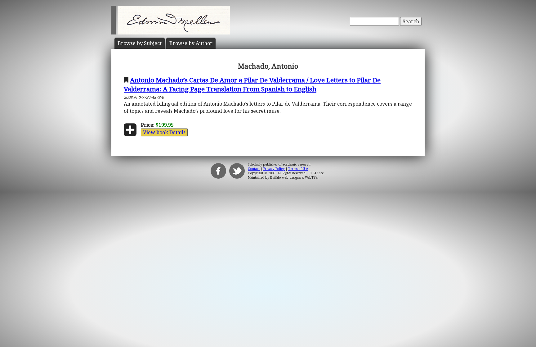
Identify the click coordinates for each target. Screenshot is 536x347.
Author (190, 43)
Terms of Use (298, 169)
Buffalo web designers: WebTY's (294, 177)
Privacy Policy (274, 169)
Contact (254, 169)
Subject (140, 43)
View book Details (164, 132)
